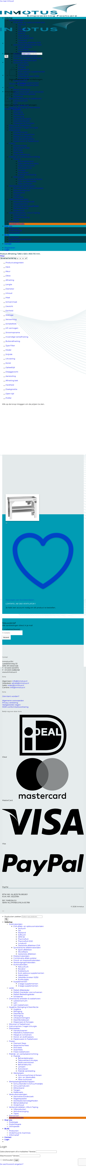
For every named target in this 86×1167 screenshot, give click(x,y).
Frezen (12, 143)
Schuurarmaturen (21, 190)
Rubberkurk (23, 69)
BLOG (6, 235)
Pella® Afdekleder (21, 89)
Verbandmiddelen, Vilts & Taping (24, 213)
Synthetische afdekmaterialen (27, 45)
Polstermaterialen (22, 54)
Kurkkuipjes (23, 78)
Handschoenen (20, 132)
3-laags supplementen (28, 85)
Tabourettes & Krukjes (28, 163)
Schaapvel (18, 96)
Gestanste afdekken (27, 51)
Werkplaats (18, 177)
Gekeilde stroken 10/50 (28, 76)
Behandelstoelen (26, 161)
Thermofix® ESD (25, 38)
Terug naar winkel (17, 83)
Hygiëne (17, 110)
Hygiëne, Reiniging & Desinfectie (24, 107)
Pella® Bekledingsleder (24, 94)
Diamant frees (20, 145)
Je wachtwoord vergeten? (11, 1164)
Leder (11, 87)
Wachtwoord (9, 1156)
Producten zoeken (13, 54)
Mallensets (18, 197)
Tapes (16, 219)
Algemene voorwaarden (13, 701)
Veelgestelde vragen (11, 705)
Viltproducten (20, 215)
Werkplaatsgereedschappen (22, 186)
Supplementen (20, 81)
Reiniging (18, 112)
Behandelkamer (21, 208)
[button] (6, 250)
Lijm (15, 103)
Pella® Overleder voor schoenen (28, 92)
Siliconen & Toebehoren (20, 125)
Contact (7, 244)
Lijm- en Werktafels (27, 181)
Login (16, 1160)
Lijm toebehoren (21, 105)
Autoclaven (23, 172)
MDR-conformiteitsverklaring (15, 707)
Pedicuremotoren (26, 166)
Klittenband (19, 192)
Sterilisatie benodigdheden (26, 206)
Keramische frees (21, 148)
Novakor (22, 67)
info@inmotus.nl (19, 681)
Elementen (14, 222)
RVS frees (17, 150)
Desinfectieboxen (21, 121)
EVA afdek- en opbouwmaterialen (29, 22)
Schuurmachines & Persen (30, 179)
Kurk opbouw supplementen (31, 72)
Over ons (8, 226)
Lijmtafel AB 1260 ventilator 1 (21, 604)
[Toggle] (4, 263)
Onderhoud (18, 210)
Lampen (22, 170)
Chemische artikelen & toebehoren (25, 98)
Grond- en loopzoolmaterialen (27, 58)
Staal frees (18, 152)
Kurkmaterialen (20, 63)
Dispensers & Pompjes (23, 123)
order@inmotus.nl (16, 685)
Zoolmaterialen (16, 20)
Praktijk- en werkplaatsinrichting (24, 157)
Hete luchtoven (25, 184)
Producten (14, 237)
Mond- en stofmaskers (23, 139)
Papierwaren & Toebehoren (26, 141)
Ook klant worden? (10, 696)
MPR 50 (21, 33)
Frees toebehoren (21, 154)
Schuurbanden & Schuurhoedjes (28, 188)
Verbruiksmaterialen (18, 199)
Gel (19, 27)
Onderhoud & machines (20, 239)
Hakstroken (23, 74)
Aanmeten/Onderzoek (23, 201)
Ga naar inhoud (7, 1)
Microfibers (23, 49)
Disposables (14, 130)
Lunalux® (22, 40)
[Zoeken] (6, 56)
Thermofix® (23, 36)
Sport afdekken (25, 47)
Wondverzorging (21, 217)
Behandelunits (25, 168)
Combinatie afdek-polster (25, 56)
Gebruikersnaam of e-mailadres (17, 1152)
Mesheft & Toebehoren (23, 134)
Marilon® (22, 29)
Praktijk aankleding (27, 175)
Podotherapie (15, 230)
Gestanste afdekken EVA (29, 42)
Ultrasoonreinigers (22, 119)
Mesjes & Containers (22, 136)
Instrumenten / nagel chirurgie (23, 128)
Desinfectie (18, 114)
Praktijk (17, 159)
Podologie (14, 228)
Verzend (6, 637)
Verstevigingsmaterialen (25, 60)
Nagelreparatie (20, 204)
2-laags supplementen (28, 83)
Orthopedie (14, 233)
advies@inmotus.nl (20, 683)
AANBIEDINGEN (16, 224)
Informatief (14, 242)
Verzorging (18, 116)
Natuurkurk (23, 65)
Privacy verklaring (10, 703)
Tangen (17, 195)
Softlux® (22, 31)
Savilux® (22, 25)
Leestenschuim (20, 101)
